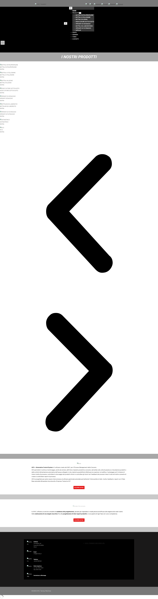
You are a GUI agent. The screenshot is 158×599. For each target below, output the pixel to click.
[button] (79, 213)
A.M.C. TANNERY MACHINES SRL (95, 543)
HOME (74, 11)
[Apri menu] (65, 23)
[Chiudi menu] (70, 8)
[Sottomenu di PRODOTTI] (80, 13)
